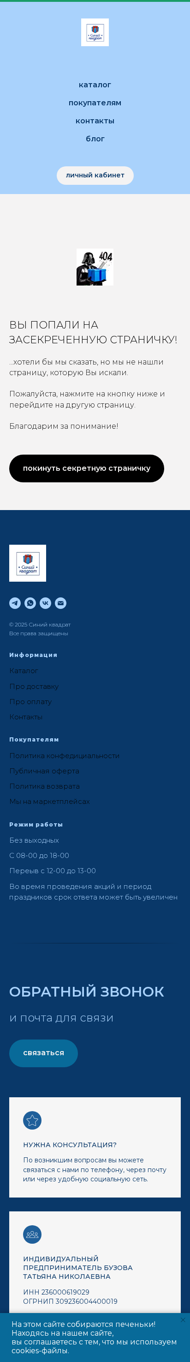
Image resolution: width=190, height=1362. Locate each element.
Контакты (95, 120)
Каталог (95, 84)
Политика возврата (44, 786)
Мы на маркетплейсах (49, 801)
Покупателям (95, 102)
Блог (95, 138)
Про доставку (34, 686)
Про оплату (30, 701)
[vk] (45, 603)
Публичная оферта (44, 770)
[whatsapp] (30, 603)
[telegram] (15, 603)
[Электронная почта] (60, 603)
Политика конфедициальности (64, 755)
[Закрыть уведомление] (183, 1320)
